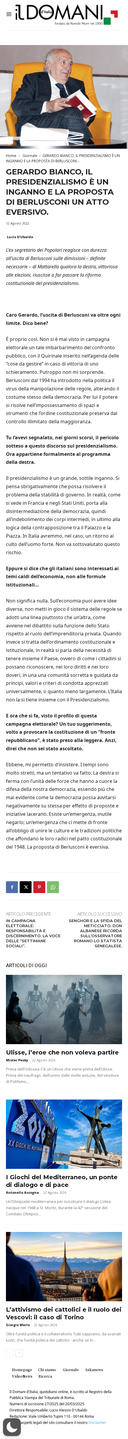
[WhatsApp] (53, 887)
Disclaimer (97, 1422)
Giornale (29, 155)
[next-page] (19, 1353)
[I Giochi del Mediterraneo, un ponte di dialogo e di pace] (64, 1134)
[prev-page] (9, 1353)
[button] (12, 1427)
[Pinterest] (39, 887)
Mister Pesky (17, 1060)
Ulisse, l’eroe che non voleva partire (62, 1052)
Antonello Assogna (22, 1192)
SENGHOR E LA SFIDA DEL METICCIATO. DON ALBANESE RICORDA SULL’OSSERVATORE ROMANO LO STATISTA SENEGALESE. (95, 933)
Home (11, 155)
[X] (26, 887)
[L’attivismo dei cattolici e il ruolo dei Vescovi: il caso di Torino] (64, 1266)
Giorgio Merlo (18, 1325)
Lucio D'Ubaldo (20, 237)
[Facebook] (12, 887)
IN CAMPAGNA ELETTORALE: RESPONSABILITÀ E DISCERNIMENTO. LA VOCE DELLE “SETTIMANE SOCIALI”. (33, 933)
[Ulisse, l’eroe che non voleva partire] (64, 1009)
